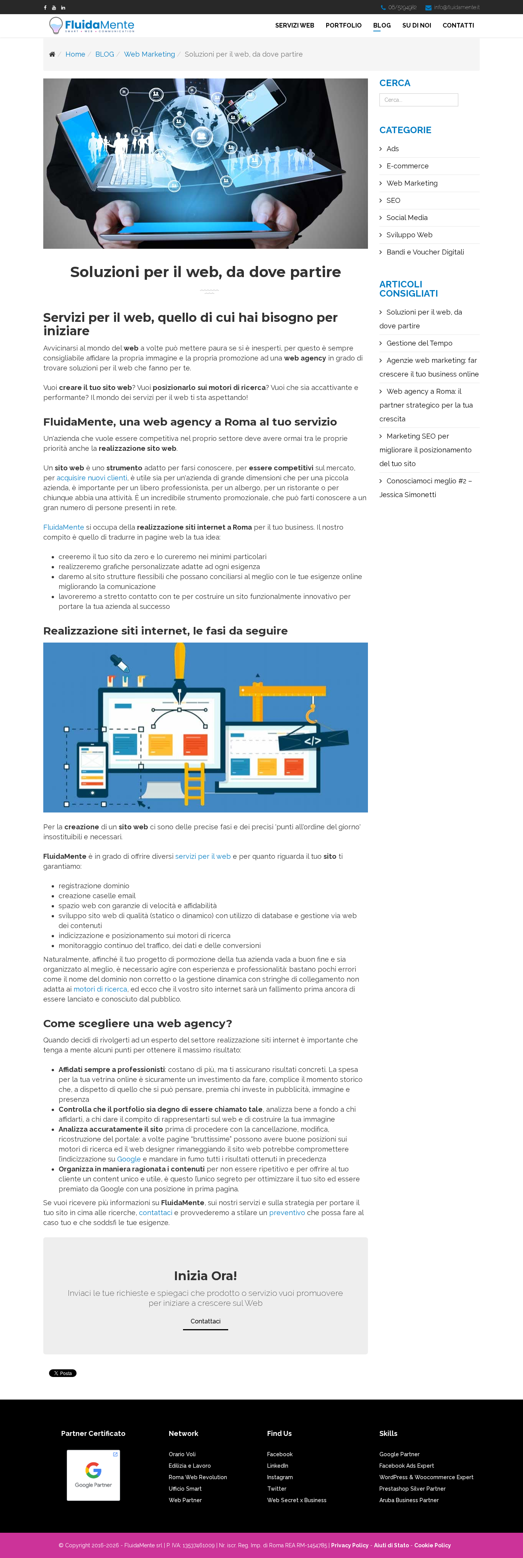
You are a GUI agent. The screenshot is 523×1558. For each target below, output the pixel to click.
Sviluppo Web (409, 235)
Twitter (276, 1489)
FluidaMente (64, 527)
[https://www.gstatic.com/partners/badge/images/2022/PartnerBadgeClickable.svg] (93, 1478)
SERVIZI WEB (294, 25)
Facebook (280, 1454)
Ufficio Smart (185, 1489)
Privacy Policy (350, 1545)
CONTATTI (458, 25)
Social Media (406, 218)
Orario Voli (182, 1454)
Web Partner (185, 1500)
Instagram (280, 1477)
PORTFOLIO (344, 25)
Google (129, 1159)
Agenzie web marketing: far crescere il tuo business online (429, 367)
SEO (392, 200)
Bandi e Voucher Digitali (424, 252)
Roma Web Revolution (198, 1477)
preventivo (288, 1213)
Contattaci (206, 1321)
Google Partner (399, 1454)
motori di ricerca (100, 989)
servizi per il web (203, 856)
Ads (392, 149)
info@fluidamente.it (457, 7)
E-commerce (407, 166)
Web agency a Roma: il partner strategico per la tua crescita (426, 405)
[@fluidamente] (54, 7)
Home (75, 54)
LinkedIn (277, 1466)
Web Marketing (149, 54)
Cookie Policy (432, 1545)
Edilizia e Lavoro (190, 1466)
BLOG (382, 25)
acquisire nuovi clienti (92, 478)
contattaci (156, 1213)
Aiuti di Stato (391, 1545)
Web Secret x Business (297, 1500)
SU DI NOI (416, 25)
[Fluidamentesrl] (45, 7)
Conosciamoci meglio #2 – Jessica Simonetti (425, 488)
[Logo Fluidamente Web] (93, 26)
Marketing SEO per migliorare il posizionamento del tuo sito (425, 450)
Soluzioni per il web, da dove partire (420, 319)
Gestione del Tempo (419, 343)
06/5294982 (403, 7)
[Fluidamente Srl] (63, 7)
